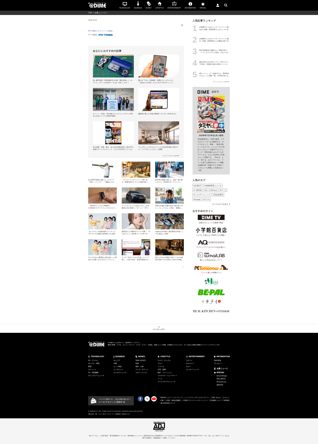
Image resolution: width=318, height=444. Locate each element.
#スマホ (206, 199)
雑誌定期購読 (176, 400)
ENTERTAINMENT (197, 356)
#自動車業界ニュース (213, 185)
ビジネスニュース (120, 372)
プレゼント (218, 363)
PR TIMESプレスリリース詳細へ (101, 31)
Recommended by (168, 155)
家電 (89, 366)
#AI (206, 190)
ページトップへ (159, 329)
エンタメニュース (192, 369)
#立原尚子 (198, 185)
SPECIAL (220, 372)
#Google (197, 199)
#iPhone (213, 190)
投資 (137, 363)
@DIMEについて (166, 397)
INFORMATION (223, 356)
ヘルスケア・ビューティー (167, 375)
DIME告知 (217, 360)
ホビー (188, 366)
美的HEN (220, 385)
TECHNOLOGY (97, 356)
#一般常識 (198, 190)
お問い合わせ (215, 397)
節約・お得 (140, 366)
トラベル (161, 366)
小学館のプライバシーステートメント (195, 400)
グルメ (160, 363)
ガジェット (92, 369)
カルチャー (190, 363)
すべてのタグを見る (220, 204)
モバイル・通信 (93, 363)
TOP (90, 13)
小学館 (167, 400)
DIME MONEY (141, 360)
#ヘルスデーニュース (202, 195)
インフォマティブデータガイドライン (197, 397)
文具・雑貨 (162, 369)
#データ (223, 190)
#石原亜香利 (218, 195)
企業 (115, 363)
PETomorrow (221, 382)
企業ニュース (100, 13)
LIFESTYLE (165, 356)
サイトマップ (177, 397)
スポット (189, 360)
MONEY (141, 356)
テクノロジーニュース (96, 375)
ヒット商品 (118, 366)
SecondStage (222, 376)
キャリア (117, 360)
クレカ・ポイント (142, 369)
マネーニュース (141, 372)
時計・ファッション (165, 372)
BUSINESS (120, 356)
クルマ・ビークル (164, 360)
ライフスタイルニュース (166, 382)
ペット (160, 379)
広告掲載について (216, 400)
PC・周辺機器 (93, 372)
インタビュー (118, 369)
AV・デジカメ (93, 360)
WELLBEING (221, 379)
